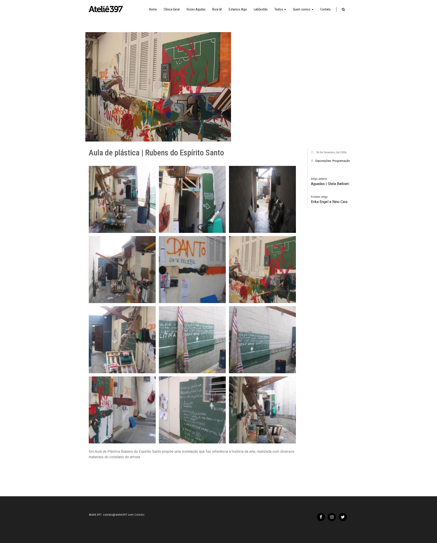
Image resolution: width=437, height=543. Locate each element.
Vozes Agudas (196, 9)
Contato (325, 9)
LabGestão (261, 9)
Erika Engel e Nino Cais (329, 202)
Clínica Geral (172, 9)
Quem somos (302, 9)
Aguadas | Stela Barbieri (330, 184)
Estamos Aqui (238, 9)
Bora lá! (217, 9)
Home (153, 9)
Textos (279, 9)
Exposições (323, 160)
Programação (341, 160)
